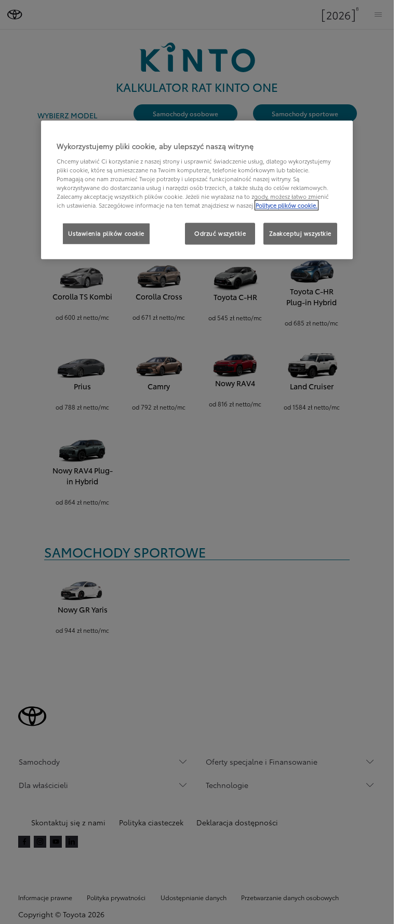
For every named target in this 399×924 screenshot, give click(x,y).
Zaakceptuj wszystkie (300, 233)
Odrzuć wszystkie (220, 233)
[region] (197, 189)
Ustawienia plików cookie (106, 233)
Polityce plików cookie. (286, 205)
